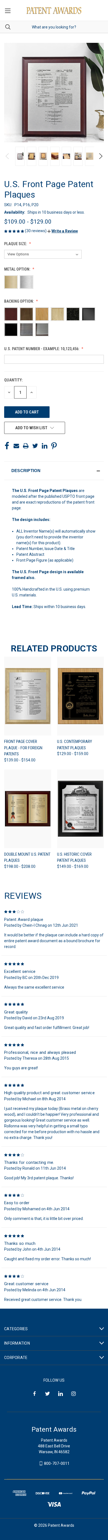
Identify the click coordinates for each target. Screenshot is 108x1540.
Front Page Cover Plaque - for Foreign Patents (23, 747)
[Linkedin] (44, 446)
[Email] (16, 446)
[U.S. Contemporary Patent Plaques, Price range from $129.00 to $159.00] (80, 696)
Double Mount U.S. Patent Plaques (27, 857)
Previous (7, 156)
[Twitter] (35, 446)
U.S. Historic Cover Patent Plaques (74, 857)
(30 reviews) (36, 231)
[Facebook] (7, 446)
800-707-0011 (57, 1463)
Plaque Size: (16, 244)
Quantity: (13, 380)
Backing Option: (19, 301)
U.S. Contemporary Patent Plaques (74, 744)
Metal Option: (17, 269)
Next (100, 156)
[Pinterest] (54, 446)
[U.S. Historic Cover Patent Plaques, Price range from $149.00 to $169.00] (80, 808)
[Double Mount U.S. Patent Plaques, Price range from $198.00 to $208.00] (27, 808)
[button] (62, 231)
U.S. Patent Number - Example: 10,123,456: (42, 349)
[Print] (26, 446)
